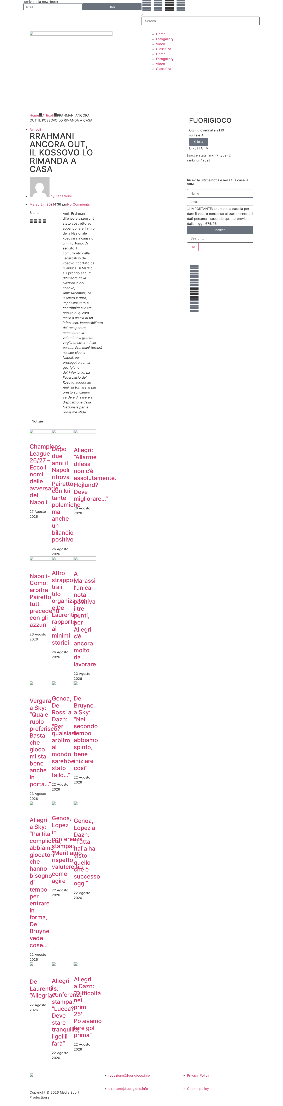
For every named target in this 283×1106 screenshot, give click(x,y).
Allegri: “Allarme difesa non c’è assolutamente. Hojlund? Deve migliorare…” (95, 474)
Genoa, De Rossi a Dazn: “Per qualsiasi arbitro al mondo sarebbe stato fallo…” (64, 737)
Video (160, 44)
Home (160, 34)
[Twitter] (158, 5)
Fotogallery (165, 39)
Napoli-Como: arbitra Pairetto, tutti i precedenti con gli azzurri (44, 600)
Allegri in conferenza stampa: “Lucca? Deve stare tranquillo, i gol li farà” (67, 1012)
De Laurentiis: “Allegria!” (44, 988)
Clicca (198, 142)
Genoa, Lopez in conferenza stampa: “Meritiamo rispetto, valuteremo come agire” (67, 849)
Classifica (163, 49)
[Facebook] (147, 5)
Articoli (48, 115)
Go (193, 247)
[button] (201, 14)
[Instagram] (181, 5)
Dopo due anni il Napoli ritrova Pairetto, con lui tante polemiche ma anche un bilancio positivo (66, 494)
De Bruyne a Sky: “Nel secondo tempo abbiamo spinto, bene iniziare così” (86, 733)
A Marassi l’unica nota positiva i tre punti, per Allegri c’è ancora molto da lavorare (85, 619)
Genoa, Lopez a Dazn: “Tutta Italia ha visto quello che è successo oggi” (87, 852)
